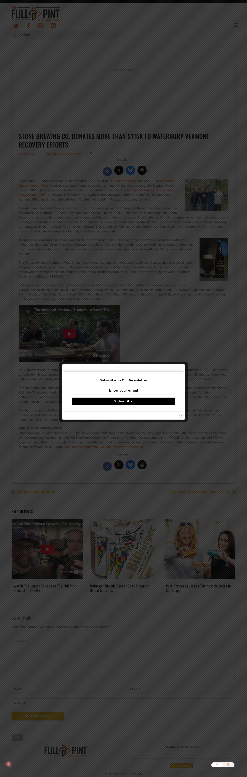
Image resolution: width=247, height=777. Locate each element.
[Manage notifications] (8, 764)
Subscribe (123, 401)
